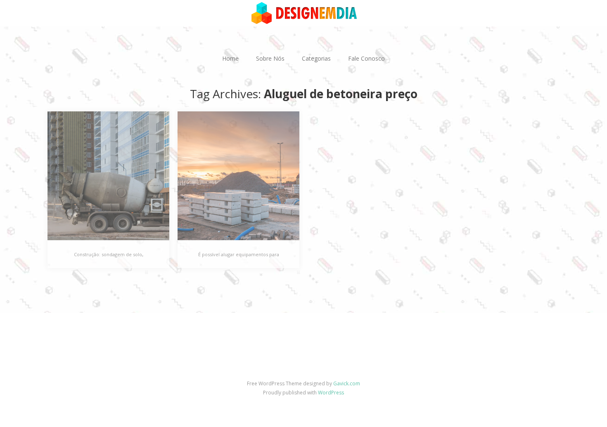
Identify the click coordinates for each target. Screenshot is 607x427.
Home (230, 58)
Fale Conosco (366, 58)
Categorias (316, 58)
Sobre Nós (270, 58)
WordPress (331, 392)
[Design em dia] (303, 12)
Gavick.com (346, 383)
